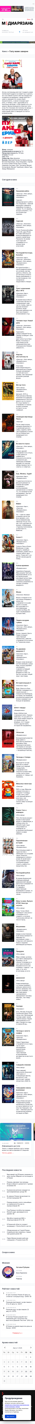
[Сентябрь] (30, 1347)
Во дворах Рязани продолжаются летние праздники (18, 1197)
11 (8, 1367)
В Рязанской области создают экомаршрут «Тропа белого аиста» (19, 1225)
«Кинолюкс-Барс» (22, 257)
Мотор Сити (20, 385)
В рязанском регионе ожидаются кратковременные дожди (18, 1191)
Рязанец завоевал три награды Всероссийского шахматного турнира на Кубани (20, 1183)
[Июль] (4, 1347)
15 (26, 1367)
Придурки (20, 951)
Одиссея (19, 221)
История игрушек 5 (23, 683)
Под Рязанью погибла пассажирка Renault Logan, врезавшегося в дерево (18, 1212)
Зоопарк (19, 1006)
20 (17, 1371)
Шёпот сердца (19, 708)
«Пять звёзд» (28, 193)
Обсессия (20, 732)
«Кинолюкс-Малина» (23, 595)
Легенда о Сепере (23, 757)
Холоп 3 (19, 537)
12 (13, 1367)
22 (26, 1371)
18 (8, 1371)
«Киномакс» (20, 197)
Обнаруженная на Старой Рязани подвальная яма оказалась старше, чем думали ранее (19, 1232)
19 (13, 1371)
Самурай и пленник (23, 1065)
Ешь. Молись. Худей (24, 474)
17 (4, 1371)
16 (30, 1367)
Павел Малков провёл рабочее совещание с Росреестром (17, 1239)
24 (4, 1376)
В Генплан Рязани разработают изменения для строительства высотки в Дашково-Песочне (17, 1318)
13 (17, 1367)
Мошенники (20, 927)
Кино (4, 51)
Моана (18, 592)
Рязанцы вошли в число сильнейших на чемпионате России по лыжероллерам (19, 1204)
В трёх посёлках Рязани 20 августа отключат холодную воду (18, 1295)
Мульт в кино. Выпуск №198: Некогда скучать (24, 903)
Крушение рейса (22, 191)
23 (31, 1371)
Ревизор (19, 1279)
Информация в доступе (11, 1146)
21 (21, 1371)
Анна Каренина (21, 1273)
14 (21, 1367)
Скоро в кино (8, 1252)
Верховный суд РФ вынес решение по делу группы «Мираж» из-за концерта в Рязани (20, 1176)
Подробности (20, 1143)
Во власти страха (23, 444)
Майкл (18, 504)
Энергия (27, 1143)
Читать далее (7, 1153)
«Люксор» (19, 193)
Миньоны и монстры (24, 784)
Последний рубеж (23, 873)
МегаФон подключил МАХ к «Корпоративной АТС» (16, 1219)
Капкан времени (22, 565)
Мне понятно (10, 1416)
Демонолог (20, 978)
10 (4, 1367)
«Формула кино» (21, 195)
